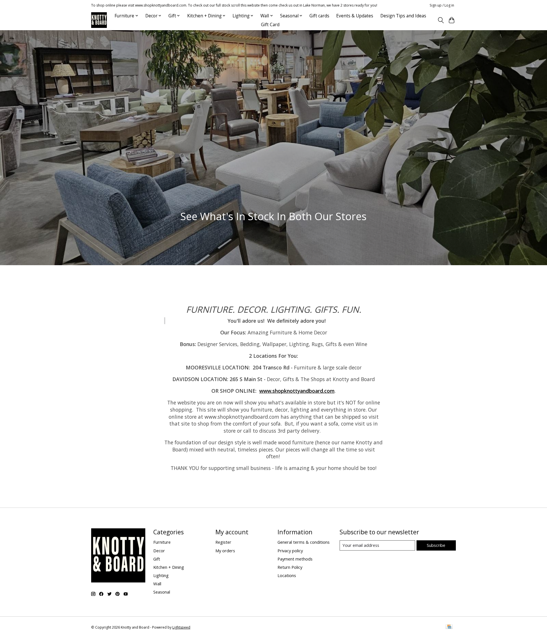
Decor (159, 550)
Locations (286, 575)
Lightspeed (181, 627)
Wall (157, 583)
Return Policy (289, 567)
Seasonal (161, 592)
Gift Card (270, 25)
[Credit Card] (449, 627)
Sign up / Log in (442, 5)
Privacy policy (290, 550)
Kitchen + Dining (168, 567)
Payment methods (295, 559)
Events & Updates (354, 16)
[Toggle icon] (440, 20)
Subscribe (436, 545)
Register (223, 542)
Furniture (162, 542)
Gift (156, 559)
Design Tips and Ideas (403, 16)
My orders (225, 550)
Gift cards (319, 16)
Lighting (161, 575)
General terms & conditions (303, 542)
